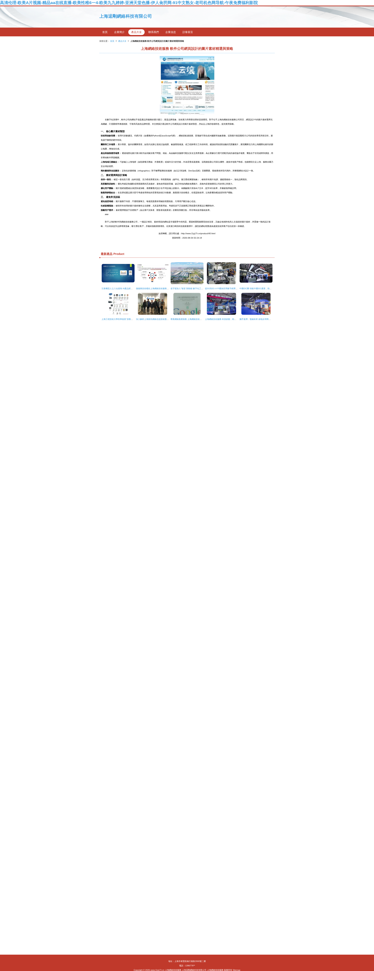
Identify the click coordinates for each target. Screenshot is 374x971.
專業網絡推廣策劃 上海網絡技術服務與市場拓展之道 (194, 319)
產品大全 (136, 32)
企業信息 (170, 32)
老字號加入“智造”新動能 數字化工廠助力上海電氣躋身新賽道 (198, 288)
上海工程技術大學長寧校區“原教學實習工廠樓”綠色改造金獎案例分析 (133, 319)
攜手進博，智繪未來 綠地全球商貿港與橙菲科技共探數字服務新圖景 (270, 319)
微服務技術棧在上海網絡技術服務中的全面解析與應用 (160, 288)
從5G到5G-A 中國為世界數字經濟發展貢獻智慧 (226, 288)
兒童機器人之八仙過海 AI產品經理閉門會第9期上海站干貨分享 (130, 288)
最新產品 (106, 253)
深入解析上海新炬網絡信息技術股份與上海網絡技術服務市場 (163, 319)
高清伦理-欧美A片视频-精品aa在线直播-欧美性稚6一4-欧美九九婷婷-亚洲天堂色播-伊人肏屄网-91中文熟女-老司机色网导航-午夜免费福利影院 (129, 2)
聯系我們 (153, 32)
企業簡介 (119, 32)
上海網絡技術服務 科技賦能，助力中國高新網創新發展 (230, 319)
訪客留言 (187, 32)
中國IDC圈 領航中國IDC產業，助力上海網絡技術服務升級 (265, 288)
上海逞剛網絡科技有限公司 (125, 16)
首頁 (105, 32)
